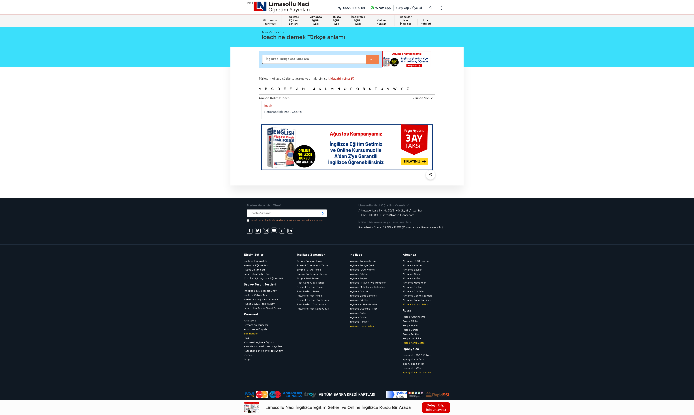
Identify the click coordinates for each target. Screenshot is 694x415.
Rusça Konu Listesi (414, 343)
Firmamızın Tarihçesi (256, 325)
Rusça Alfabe (410, 321)
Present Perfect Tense (310, 287)
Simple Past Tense (308, 278)
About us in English (255, 329)
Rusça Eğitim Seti (254, 270)
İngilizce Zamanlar (311, 254)
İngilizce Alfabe (359, 274)
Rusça (407, 310)
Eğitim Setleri (254, 254)
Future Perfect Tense (309, 296)
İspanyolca (411, 349)
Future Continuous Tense (312, 274)
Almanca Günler (412, 274)
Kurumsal (251, 314)
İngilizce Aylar (358, 313)
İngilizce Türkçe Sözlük (363, 261)
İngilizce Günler (358, 317)
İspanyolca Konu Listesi (417, 372)
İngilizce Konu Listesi (362, 326)
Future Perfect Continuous (313, 309)
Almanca (409, 254)
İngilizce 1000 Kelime (362, 270)
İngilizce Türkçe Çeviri (362, 265)
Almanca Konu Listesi (415, 304)
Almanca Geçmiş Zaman (417, 296)
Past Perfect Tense (308, 291)
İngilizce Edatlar (359, 300)
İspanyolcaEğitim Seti (358, 20)
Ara (372, 59)
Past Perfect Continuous (311, 304)
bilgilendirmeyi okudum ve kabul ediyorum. (286, 220)
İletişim (248, 359)
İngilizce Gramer (359, 291)
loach (268, 105)
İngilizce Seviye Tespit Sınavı (260, 291)
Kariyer (248, 355)
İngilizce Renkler (359, 322)
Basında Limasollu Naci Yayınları (263, 346)
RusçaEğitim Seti (337, 20)
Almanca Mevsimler (414, 283)
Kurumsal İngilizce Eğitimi (259, 342)
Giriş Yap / (404, 8)
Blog (246, 338)
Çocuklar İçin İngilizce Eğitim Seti (263, 278)
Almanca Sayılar (412, 270)
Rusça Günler (410, 330)
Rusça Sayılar (410, 326)
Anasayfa (267, 32)
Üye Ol (417, 8)
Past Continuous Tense (310, 283)
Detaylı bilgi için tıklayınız (436, 407)
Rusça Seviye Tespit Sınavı (259, 304)
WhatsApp (382, 8)
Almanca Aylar (411, 278)
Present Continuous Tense (312, 265)
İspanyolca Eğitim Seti (257, 274)
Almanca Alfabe (412, 265)
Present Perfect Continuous (313, 300)
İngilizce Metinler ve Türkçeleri (367, 287)
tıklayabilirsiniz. (339, 78)
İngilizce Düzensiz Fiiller (363, 309)
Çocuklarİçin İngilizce (406, 20)
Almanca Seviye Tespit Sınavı (261, 300)
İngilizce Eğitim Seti (255, 261)
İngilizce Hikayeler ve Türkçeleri (368, 283)
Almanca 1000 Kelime (416, 261)
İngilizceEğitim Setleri (293, 20)
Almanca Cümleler (413, 291)
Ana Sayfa (250, 321)
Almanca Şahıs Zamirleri (417, 300)
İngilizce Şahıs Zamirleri (363, 296)
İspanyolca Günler (413, 368)
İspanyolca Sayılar (413, 364)
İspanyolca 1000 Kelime (417, 355)
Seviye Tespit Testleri (260, 284)
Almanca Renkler (413, 287)
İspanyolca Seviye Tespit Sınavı (262, 308)
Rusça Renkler (411, 334)
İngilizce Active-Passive (364, 304)
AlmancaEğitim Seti (316, 20)
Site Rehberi (251, 334)
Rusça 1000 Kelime (414, 317)
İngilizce (280, 32)
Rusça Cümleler (412, 339)
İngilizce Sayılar (359, 278)
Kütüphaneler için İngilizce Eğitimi (264, 351)
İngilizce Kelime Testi (256, 295)
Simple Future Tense (309, 270)
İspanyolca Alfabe (413, 359)
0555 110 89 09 (353, 8)
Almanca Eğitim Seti (256, 265)
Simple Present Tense (309, 261)
